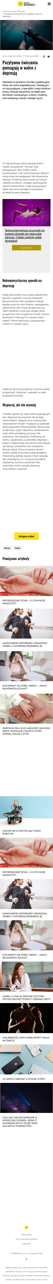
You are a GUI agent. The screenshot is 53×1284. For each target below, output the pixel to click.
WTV (25, 1271)
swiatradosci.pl (9, 11)
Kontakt (26, 1244)
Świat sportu (36, 1279)
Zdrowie (21, 11)
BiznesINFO (32, 1267)
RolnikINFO (10, 1271)
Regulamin (26, 1234)
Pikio (19, 1267)
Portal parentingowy (42, 1275)
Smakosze (38, 1271)
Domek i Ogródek (12, 1279)
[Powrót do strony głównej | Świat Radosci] (26, 3)
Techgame (14, 1275)
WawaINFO (42, 1267)
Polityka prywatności (26, 1239)
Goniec (45, 1279)
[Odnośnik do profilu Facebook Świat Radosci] (26, 1259)
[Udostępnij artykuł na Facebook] (44, 57)
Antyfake (29, 1275)
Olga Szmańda (15, 56)
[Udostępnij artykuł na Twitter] (49, 57)
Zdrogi (22, 1275)
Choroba (17, 548)
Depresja (7, 548)
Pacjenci (19, 1271)
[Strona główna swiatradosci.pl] (26, 1229)
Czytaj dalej (26, 247)
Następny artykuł (26, 536)
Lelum (24, 1267)
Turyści (30, 1271)
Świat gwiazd (25, 1279)
